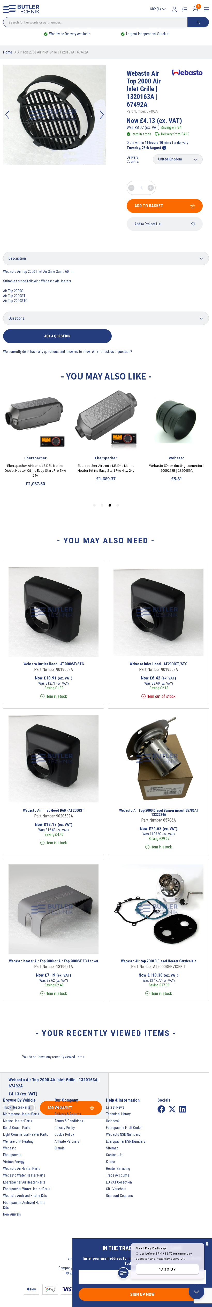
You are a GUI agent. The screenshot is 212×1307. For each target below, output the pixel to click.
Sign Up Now (142, 1294)
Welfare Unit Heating (18, 1141)
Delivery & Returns (68, 1114)
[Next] (102, 114)
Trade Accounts (117, 1175)
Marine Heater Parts (17, 1121)
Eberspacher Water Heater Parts (26, 1189)
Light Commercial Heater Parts (25, 1134)
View (44, 650)
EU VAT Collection (119, 1182)
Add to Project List (148, 224)
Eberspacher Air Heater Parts (24, 1182)
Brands (60, 1148)
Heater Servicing (118, 1168)
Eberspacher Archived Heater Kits (24, 1205)
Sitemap (112, 1148)
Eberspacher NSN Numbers (125, 1141)
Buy (74, 650)
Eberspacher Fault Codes (124, 1128)
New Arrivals (12, 1214)
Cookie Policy (64, 1134)
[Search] (198, 22)
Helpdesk (112, 1121)
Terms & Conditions (69, 1121)
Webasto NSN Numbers (123, 1134)
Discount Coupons (119, 1196)
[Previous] (7, 114)
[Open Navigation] (206, 9)
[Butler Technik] (22, 9)
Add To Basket (148, 205)
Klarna (110, 1162)
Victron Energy (13, 1162)
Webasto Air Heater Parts (21, 1168)
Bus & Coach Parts (16, 1128)
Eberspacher (12, 1155)
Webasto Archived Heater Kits (25, 1196)
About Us (61, 1107)
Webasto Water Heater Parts (24, 1175)
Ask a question (57, 336)
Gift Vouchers (116, 1189)
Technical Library (118, 1114)
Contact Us (114, 1155)
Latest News (115, 1107)
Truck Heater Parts (17, 1107)
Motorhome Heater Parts (21, 1114)
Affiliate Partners (67, 1141)
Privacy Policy (65, 1128)
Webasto (9, 1148)
